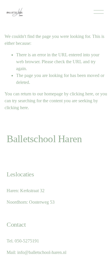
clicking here (81, 93)
